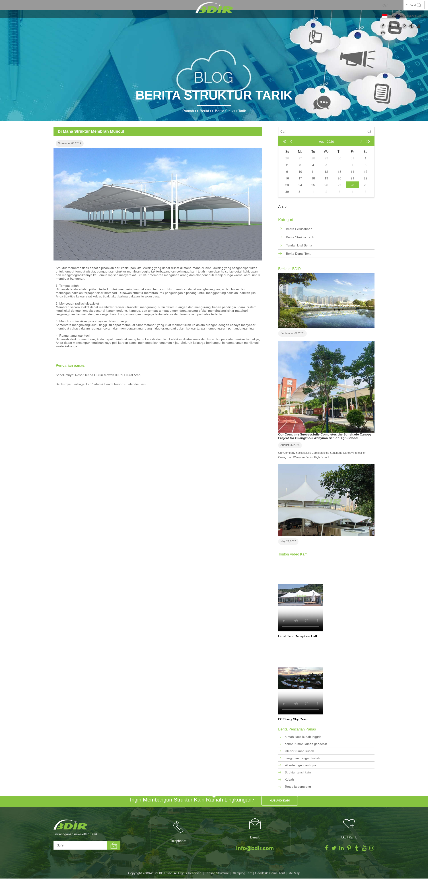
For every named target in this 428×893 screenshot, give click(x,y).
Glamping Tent (242, 873)
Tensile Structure (217, 873)
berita (204, 111)
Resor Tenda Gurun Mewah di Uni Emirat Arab (107, 375)
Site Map (294, 873)
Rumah (188, 111)
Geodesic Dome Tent (270, 873)
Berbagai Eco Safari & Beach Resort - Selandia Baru (109, 384)
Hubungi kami (280, 800)
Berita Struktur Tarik (230, 111)
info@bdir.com (414, 15)
